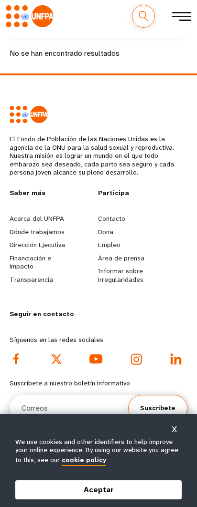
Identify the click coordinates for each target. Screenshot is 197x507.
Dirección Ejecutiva (37, 244)
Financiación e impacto (30, 262)
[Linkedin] (176, 359)
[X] (56, 359)
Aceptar (99, 490)
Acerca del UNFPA (37, 218)
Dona (105, 232)
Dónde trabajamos (37, 232)
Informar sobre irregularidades (120, 275)
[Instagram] (136, 359)
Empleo (109, 244)
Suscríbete (157, 408)
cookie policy (84, 459)
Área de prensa (121, 258)
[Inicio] (32, 16)
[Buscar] (143, 16)
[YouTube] (96, 359)
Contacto (111, 218)
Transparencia (31, 279)
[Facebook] (16, 359)
